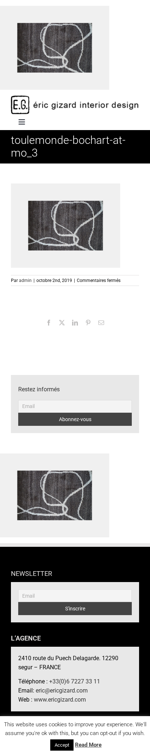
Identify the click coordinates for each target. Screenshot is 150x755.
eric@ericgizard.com (62, 690)
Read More (88, 745)
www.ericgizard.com (60, 699)
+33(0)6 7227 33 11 (74, 681)
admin (25, 280)
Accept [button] (62, 745)
